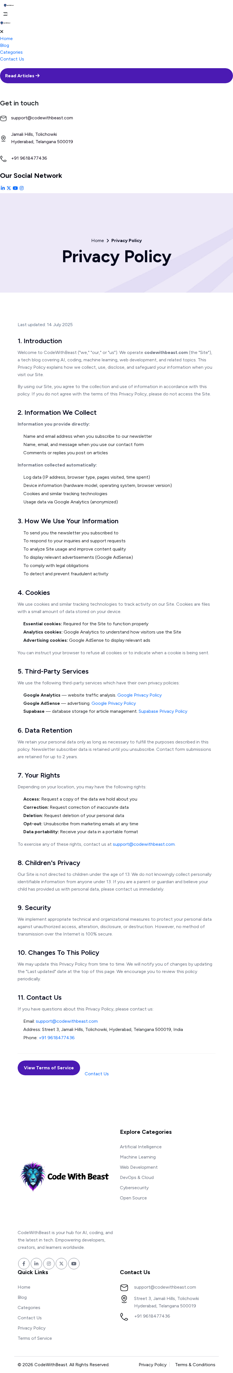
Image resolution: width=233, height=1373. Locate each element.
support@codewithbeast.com (42, 117)
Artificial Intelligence (141, 1146)
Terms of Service (35, 1338)
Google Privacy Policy (139, 695)
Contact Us (12, 59)
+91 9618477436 (29, 158)
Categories (11, 52)
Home (6, 38)
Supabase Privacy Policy (163, 711)
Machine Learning (138, 1157)
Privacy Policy (31, 1328)
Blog (4, 45)
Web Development (139, 1167)
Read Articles (20, 75)
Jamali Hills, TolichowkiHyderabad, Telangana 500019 (42, 138)
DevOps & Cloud (137, 1177)
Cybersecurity (134, 1187)
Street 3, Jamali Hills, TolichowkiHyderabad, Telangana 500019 (166, 1302)
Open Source (133, 1198)
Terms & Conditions (195, 1364)
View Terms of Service (49, 1067)
